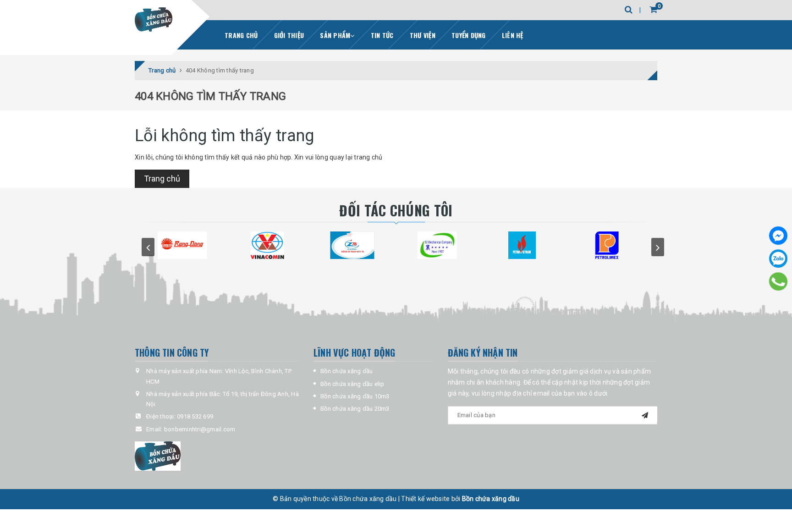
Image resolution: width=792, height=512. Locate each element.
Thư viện (422, 35)
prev (148, 247)
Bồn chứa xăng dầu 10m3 (355, 396)
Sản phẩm (335, 35)
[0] (644, 10)
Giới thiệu (289, 35)
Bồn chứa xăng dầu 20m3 (355, 408)
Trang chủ (241, 35)
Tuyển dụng (468, 35)
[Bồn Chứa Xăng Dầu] (153, 19)
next (657, 247)
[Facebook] (778, 235)
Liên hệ (512, 35)
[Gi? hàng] (653, 9)
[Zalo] (778, 258)
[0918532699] (778, 281)
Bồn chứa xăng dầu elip (352, 383)
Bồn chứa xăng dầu (346, 371)
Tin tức (382, 35)
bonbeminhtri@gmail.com (200, 429)
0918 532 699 (195, 416)
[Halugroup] (217, 456)
